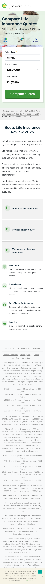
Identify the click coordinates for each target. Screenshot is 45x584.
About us (15, 358)
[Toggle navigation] (40, 6)
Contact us (26, 358)
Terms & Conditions (10, 355)
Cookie (36, 355)
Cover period (12, 76)
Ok (40, 572)
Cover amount (12, 64)
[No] (42, 576)
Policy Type (11, 52)
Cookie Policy (28, 580)
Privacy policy (25, 355)
